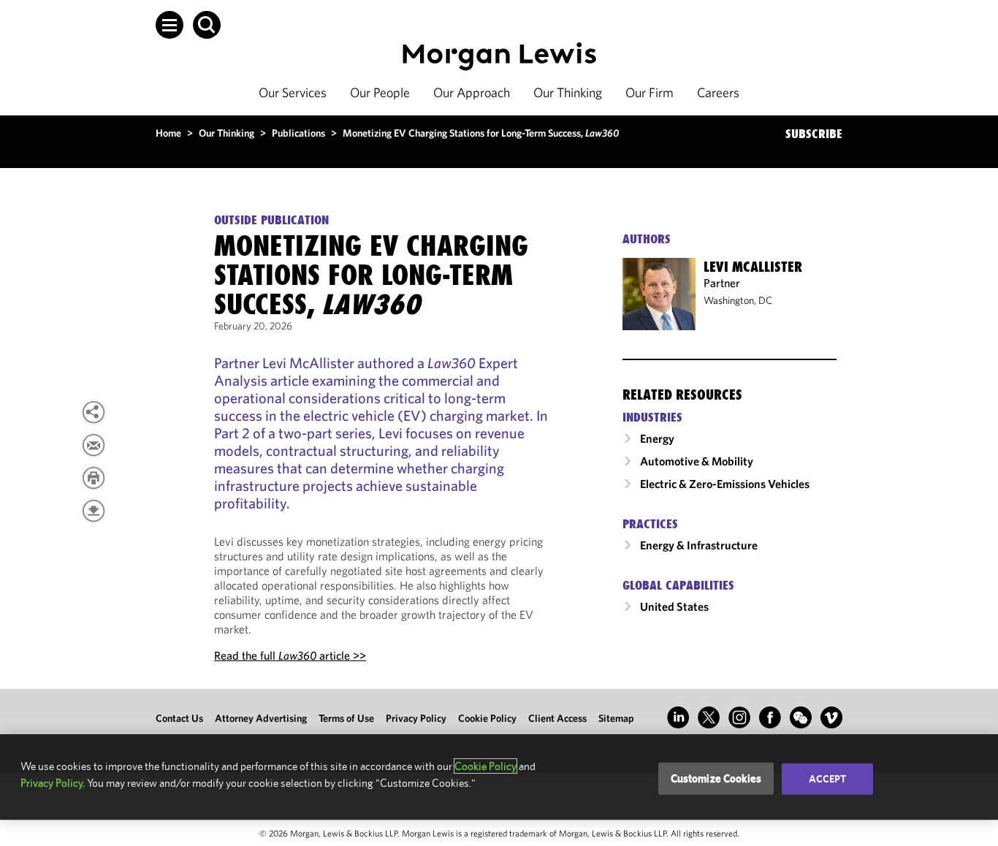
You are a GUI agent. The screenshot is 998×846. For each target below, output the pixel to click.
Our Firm (649, 92)
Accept (828, 778)
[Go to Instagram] (739, 717)
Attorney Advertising (261, 718)
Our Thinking (567, 92)
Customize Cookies (716, 778)
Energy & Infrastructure (699, 545)
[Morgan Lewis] (499, 56)
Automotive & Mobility (696, 461)
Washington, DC (738, 300)
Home (168, 133)
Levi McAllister (753, 267)
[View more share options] (93, 412)
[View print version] (93, 477)
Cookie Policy (487, 718)
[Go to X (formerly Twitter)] (709, 717)
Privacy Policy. (52, 783)
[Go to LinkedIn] (678, 717)
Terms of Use (346, 718)
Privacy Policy (416, 718)
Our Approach (471, 92)
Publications (298, 133)
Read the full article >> (290, 655)
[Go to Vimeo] (831, 717)
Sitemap (616, 718)
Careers (718, 92)
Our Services (293, 92)
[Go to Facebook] (770, 717)
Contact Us (179, 718)
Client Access (557, 718)
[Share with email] (93, 445)
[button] (169, 25)
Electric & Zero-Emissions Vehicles (725, 483)
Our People (380, 92)
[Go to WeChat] (801, 717)
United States (674, 606)
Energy (657, 438)
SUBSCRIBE (813, 133)
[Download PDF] (93, 510)
